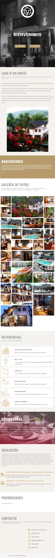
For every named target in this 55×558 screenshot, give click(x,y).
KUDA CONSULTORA (21, 555)
